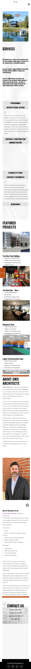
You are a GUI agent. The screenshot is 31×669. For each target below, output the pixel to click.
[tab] (15, 103)
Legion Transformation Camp (13, 358)
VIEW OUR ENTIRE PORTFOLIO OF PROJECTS (16, 371)
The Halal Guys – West (11, 290)
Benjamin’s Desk (8, 324)
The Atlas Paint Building (11, 256)
